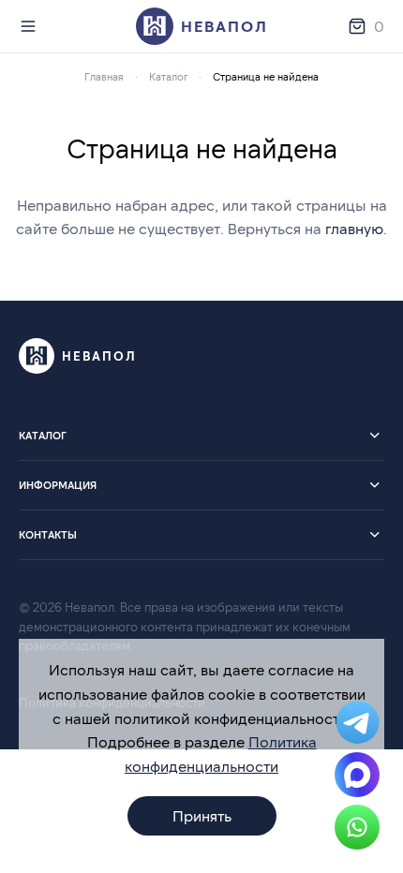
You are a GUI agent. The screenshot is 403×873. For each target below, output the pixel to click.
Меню (32, 26)
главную (354, 228)
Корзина (379, 26)
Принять (201, 815)
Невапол (224, 26)
